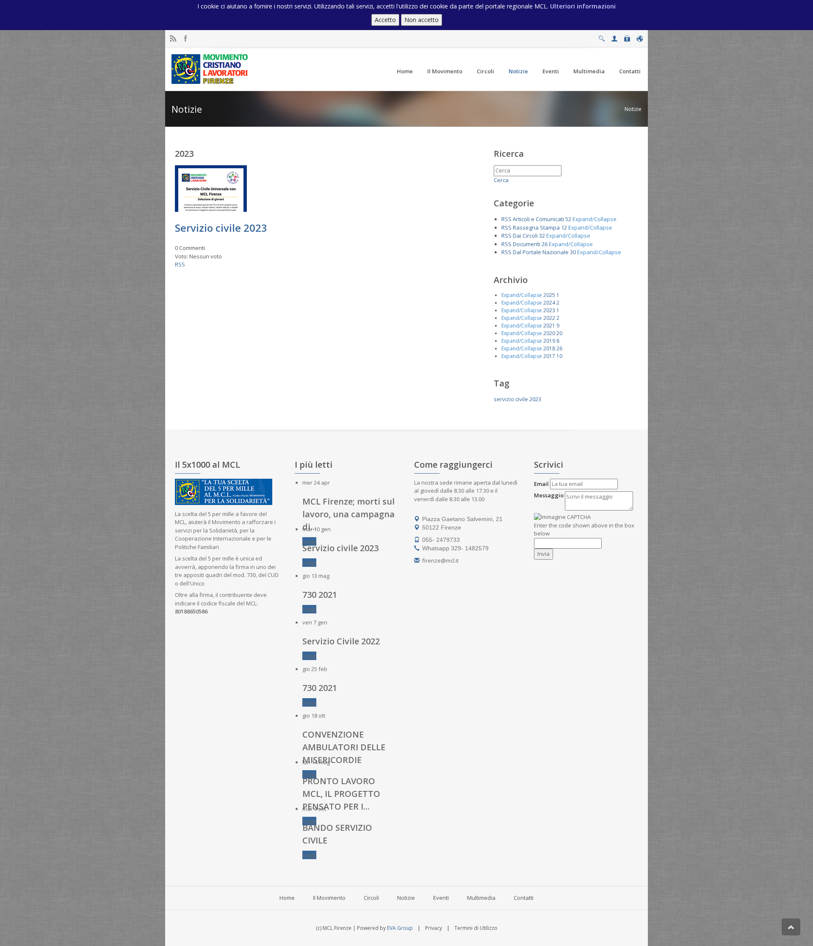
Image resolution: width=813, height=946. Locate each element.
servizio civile (511, 399)
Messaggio (549, 495)
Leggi (309, 541)
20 (559, 333)
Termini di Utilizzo (476, 928)
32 (542, 235)
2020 (549, 333)
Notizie (633, 109)
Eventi (441, 898)
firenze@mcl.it (440, 560)
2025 (549, 295)
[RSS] (173, 38)
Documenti (526, 244)
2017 (549, 356)
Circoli (371, 898)
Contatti (524, 898)
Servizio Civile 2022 (341, 641)
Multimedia (481, 898)
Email (541, 484)
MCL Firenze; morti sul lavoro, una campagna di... (348, 514)
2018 (549, 348)
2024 (549, 302)
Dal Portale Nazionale (541, 252)
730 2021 (319, 594)
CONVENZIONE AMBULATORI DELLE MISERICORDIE (343, 747)
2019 (549, 340)
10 (559, 356)
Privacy (433, 928)
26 (545, 244)
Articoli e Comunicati (538, 219)
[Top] (791, 926)
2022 (549, 318)
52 (568, 219)
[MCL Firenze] (210, 68)
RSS (180, 264)
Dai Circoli (525, 235)
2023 (549, 310)
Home (287, 898)
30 (573, 252)
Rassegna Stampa (536, 227)
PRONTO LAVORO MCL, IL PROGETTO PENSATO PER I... (341, 793)
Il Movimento (329, 898)
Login (626, 36)
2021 (549, 325)
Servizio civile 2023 (221, 228)
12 (564, 227)
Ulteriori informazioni (583, 6)
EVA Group (400, 928)
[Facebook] (185, 38)
